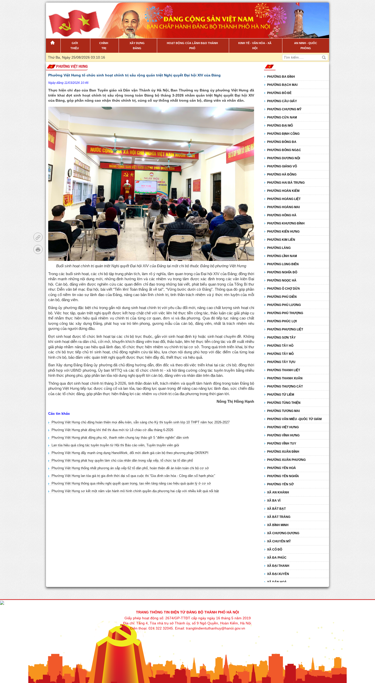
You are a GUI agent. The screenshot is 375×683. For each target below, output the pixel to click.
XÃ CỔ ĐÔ (274, 549)
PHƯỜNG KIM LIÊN (281, 240)
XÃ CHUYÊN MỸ (279, 541)
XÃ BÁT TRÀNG (278, 517)
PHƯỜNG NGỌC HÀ (281, 280)
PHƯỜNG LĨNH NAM (282, 256)
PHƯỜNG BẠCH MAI (282, 85)
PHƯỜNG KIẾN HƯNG (283, 231)
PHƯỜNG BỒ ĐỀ (279, 93)
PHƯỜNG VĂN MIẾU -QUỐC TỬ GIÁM (294, 419)
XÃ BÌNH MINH (278, 525)
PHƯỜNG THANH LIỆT (283, 370)
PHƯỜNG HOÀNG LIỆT (284, 199)
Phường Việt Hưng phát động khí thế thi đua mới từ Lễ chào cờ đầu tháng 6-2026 (112, 430)
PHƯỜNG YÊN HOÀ (281, 468)
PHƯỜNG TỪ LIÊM (280, 394)
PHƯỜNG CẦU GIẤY (282, 101)
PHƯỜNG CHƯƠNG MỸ (284, 109)
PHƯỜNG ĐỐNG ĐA (281, 142)
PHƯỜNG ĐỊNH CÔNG (283, 134)
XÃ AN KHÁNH (278, 492)
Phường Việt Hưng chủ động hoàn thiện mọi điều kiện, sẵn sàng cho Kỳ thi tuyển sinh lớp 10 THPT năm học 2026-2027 (141, 422)
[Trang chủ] (53, 45)
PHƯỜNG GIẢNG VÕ (282, 166)
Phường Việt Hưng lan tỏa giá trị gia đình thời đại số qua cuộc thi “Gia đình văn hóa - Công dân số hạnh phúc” (133, 476)
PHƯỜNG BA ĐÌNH (281, 76)
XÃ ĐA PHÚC (276, 557)
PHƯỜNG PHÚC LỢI (282, 321)
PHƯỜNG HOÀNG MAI (283, 207)
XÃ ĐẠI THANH (278, 566)
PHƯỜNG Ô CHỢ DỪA (283, 288)
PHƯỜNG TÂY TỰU (281, 362)
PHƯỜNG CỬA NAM (282, 117)
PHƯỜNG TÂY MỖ (280, 354)
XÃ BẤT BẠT (276, 509)
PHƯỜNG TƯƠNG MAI (283, 411)
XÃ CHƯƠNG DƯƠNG (283, 533)
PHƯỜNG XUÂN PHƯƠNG (286, 460)
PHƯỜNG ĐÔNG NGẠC (284, 150)
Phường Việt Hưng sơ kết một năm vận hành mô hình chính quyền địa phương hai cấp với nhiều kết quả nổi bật (135, 491)
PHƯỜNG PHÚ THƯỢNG (285, 313)
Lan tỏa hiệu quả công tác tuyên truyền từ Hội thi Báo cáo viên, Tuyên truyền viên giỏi (115, 445)
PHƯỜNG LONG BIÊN (283, 264)
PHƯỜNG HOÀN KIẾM (283, 191)
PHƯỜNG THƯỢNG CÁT (285, 386)
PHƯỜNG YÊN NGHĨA (283, 476)
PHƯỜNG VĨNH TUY (281, 443)
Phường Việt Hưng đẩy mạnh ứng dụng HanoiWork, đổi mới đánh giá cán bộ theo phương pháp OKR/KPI (130, 453)
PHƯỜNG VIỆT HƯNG (72, 66)
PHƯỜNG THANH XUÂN (285, 378)
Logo (72, 17)
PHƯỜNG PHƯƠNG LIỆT (285, 329)
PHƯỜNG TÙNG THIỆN (284, 403)
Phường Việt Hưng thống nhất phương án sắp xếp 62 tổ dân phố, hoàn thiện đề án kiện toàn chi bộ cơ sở (130, 468)
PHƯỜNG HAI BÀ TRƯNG (286, 182)
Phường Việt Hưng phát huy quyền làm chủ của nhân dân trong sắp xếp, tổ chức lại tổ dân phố (122, 460)
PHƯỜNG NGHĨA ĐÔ (282, 272)
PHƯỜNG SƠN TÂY (281, 337)
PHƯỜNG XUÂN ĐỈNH (283, 451)
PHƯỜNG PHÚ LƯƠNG (284, 305)
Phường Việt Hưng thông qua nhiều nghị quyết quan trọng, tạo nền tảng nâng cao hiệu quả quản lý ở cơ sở (131, 483)
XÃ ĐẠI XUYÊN (278, 574)
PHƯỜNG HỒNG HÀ (281, 215)
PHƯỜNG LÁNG (279, 248)
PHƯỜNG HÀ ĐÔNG (281, 174)
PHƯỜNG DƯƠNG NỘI (283, 158)
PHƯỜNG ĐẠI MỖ (280, 125)
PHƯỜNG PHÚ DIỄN (282, 297)
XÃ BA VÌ (273, 500)
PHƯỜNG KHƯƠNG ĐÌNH (286, 223)
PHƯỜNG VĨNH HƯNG (283, 435)
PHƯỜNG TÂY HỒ (280, 345)
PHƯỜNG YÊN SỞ (280, 484)
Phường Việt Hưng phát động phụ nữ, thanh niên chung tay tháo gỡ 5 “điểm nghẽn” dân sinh (120, 437)
